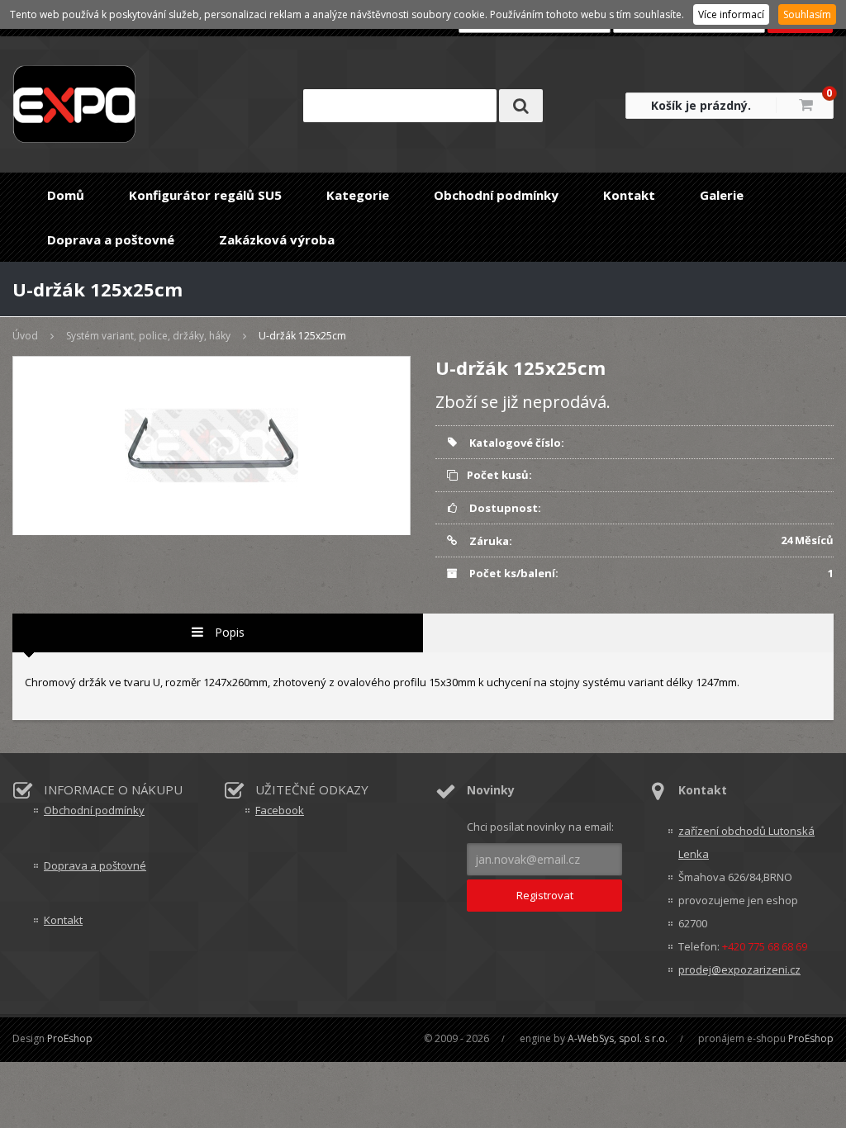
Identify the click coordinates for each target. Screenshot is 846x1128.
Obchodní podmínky (496, 195)
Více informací (731, 14)
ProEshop (70, 1038)
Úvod (25, 336)
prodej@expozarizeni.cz (739, 969)
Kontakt (629, 195)
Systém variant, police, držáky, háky (148, 336)
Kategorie (357, 195)
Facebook (279, 810)
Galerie (722, 195)
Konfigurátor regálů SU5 (205, 195)
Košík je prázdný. (701, 105)
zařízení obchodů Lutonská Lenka (746, 842)
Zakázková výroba (277, 239)
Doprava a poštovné (110, 239)
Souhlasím (807, 14)
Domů (65, 195)
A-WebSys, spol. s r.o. (618, 1038)
